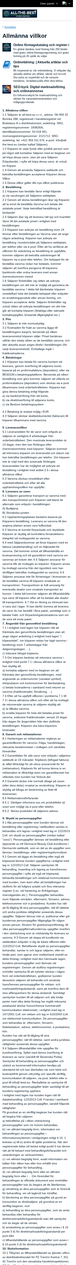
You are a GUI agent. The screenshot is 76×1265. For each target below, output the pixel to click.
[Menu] (68, 14)
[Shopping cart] (58, 14)
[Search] (49, 14)
